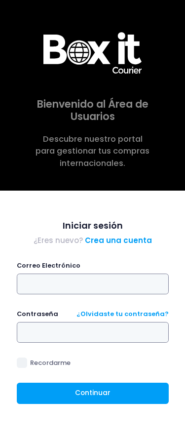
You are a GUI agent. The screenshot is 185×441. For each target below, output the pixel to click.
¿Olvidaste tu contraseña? (122, 314)
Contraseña (37, 314)
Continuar (93, 393)
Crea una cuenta (118, 240)
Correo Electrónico (48, 265)
